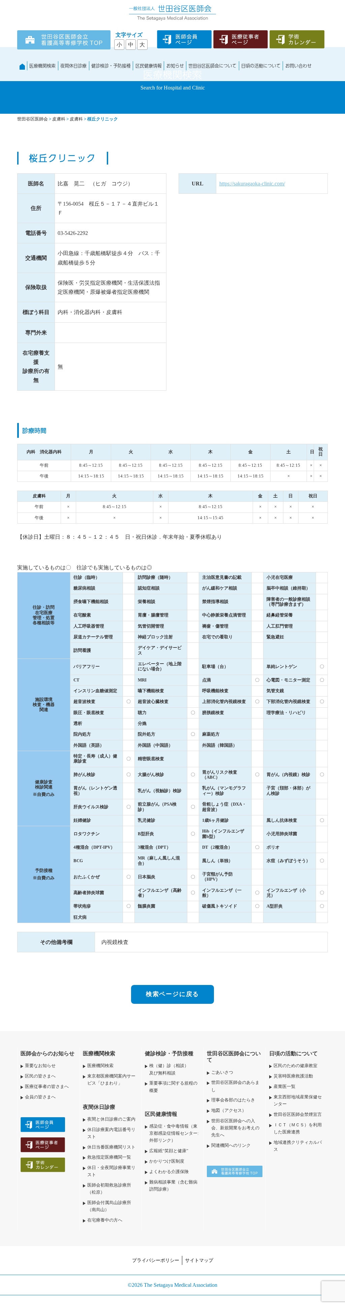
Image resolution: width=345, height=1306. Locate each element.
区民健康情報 (148, 65)
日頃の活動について (261, 65)
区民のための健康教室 (295, 1065)
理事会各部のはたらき (233, 1100)
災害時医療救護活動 (293, 1076)
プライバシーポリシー (155, 1260)
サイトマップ (199, 1260)
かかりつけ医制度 (166, 1161)
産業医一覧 (284, 1086)
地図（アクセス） (228, 1110)
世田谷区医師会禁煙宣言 (298, 1114)
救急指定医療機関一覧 (109, 1157)
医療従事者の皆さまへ (47, 1086)
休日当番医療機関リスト (111, 1147)
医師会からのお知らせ (47, 1053)
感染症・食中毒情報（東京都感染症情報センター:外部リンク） (174, 1133)
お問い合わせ (298, 65)
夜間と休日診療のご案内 (111, 1119)
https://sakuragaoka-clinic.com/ (252, 183)
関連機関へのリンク (231, 1145)
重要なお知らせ (40, 1065)
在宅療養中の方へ (104, 1220)
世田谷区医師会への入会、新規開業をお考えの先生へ (235, 1128)
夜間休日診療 (73, 65)
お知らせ (175, 65)
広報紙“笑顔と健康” (168, 1151)
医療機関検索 (42, 65)
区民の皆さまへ (40, 1076)
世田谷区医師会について (212, 65)
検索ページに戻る (172, 994)
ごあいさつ (222, 1072)
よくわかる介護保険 (169, 1171)
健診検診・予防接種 (111, 65)
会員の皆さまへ (40, 1097)
